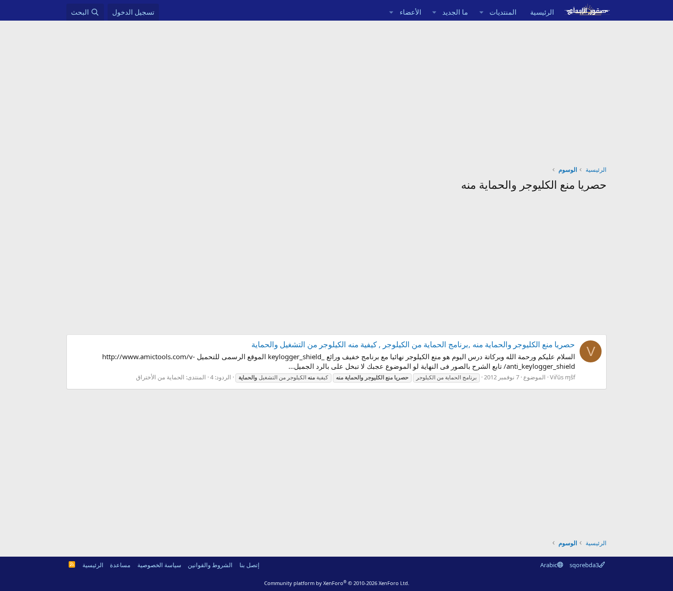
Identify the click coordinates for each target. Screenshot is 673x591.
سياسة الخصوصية (159, 565)
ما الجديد (455, 11)
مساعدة (120, 565)
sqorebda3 (584, 565)
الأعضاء (410, 11)
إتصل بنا (249, 565)
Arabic (548, 565)
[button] (481, 12)
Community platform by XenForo (336, 583)
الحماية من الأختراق (160, 377)
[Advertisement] (336, 89)
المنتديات (502, 11)
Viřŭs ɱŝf (562, 377)
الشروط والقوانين (210, 565)
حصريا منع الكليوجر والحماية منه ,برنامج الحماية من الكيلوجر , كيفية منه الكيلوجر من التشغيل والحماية (413, 344)
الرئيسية (542, 11)
